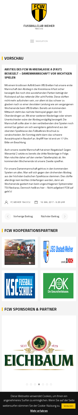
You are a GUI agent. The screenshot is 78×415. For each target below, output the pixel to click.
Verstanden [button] (68, 405)
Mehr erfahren (39, 411)
